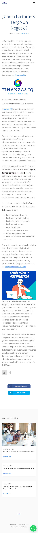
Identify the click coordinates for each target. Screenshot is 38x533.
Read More (7, 457)
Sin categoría (25, 33)
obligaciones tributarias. (15, 266)
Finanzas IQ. (20, 75)
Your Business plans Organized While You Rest (18, 452)
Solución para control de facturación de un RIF (19, 468)
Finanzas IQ (7, 109)
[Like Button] (4, 372)
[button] (33, 528)
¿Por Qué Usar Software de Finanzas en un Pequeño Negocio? (17, 487)
